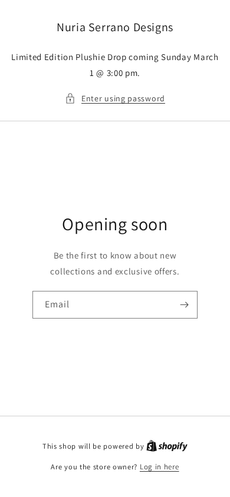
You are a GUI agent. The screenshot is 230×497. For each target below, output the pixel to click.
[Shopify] (167, 446)
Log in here (159, 467)
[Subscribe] (184, 305)
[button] (115, 98)
